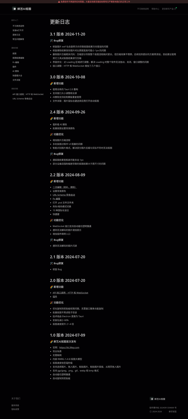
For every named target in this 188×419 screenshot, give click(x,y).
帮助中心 (155, 8)
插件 (14, 66)
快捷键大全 (17, 75)
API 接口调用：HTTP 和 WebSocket (28, 94)
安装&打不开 (18, 30)
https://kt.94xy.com (69, 347)
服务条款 (15, 405)
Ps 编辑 (16, 62)
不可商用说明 (143, 8)
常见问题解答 (18, 39)
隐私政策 (15, 409)
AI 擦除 (16, 71)
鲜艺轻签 (173, 411)
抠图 (14, 53)
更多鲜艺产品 (168, 8)
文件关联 (16, 80)
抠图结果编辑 (18, 58)
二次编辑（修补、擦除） (65, 187)
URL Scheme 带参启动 (22, 98)
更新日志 (16, 34)
